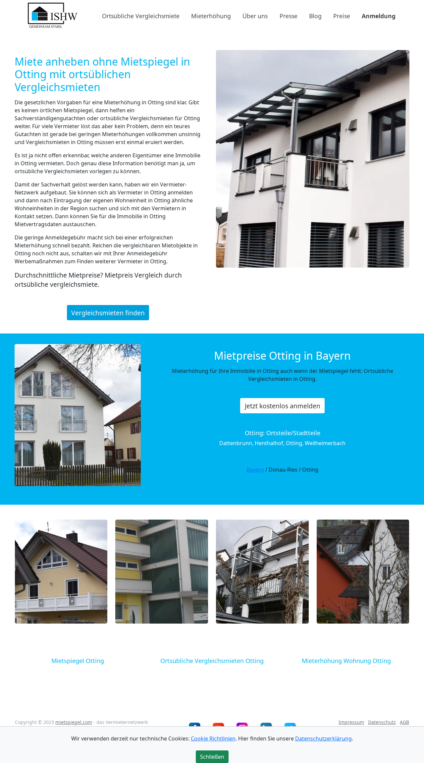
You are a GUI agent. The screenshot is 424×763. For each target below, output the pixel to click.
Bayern (255, 469)
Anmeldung (379, 16)
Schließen (212, 756)
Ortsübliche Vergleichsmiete (141, 16)
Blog (315, 16)
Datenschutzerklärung (323, 738)
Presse (288, 16)
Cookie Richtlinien (213, 738)
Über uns (255, 16)
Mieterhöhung (211, 16)
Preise (341, 16)
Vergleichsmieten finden (108, 312)
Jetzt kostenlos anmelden (282, 405)
